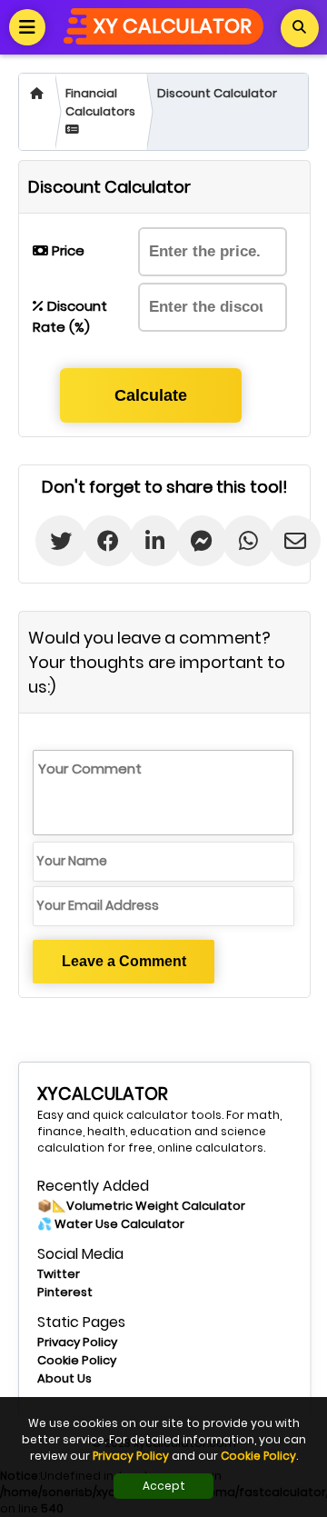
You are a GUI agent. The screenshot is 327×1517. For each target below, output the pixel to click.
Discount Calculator (217, 93)
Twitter (58, 1273)
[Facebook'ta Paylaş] (95, 540)
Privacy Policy (77, 1342)
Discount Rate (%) (70, 316)
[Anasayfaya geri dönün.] (36, 112)
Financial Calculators (100, 102)
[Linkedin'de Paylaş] (141, 540)
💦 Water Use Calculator (110, 1224)
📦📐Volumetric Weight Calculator (141, 1205)
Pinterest (65, 1292)
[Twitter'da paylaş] (47, 540)
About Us (64, 1378)
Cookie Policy (76, 1360)
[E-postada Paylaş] (282, 540)
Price (66, 250)
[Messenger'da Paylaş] (188, 540)
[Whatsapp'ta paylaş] (235, 540)
